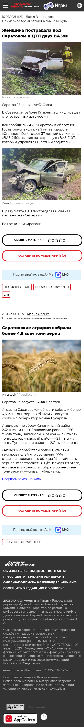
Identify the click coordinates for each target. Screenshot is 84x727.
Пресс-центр (14, 576)
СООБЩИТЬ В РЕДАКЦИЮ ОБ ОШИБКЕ (33, 588)
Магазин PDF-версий (46, 576)
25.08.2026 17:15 (13, 314)
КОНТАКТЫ (57, 571)
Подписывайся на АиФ (21, 479)
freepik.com (27, 394)
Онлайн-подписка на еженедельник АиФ (39, 582)
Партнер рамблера (38, 707)
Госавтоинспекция (16, 97)
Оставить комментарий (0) (42, 256)
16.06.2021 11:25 (12, 17)
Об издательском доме (24, 571)
